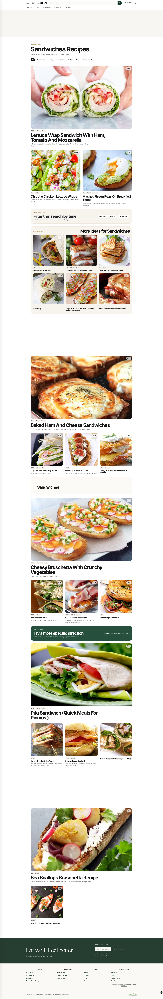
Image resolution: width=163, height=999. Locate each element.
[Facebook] (97, 955)
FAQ (85, 978)
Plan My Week (61, 972)
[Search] (120, 3)
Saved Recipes (62, 975)
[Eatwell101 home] (39, 3)
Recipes (29, 8)
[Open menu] (27, 3)
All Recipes (29, 972)
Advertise (114, 972)
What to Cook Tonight (43, 8)
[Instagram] (106, 955)
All (33, 59)
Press (86, 981)
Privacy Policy (115, 978)
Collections (29, 978)
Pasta (78, 59)
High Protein (60, 59)
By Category (30, 975)
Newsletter (128, 3)
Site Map (113, 981)
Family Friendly (87, 59)
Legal (113, 975)
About (86, 972)
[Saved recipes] (135, 3)
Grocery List (61, 978)
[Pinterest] (102, 955)
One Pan (70, 59)
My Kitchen (57, 8)
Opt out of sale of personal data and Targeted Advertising (124, 985)
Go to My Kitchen (120, 949)
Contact (86, 975)
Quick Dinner (41, 59)
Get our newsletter (103, 949)
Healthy (68, 8)
